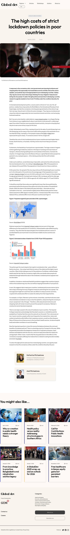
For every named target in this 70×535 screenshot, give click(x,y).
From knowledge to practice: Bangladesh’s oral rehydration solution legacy (11, 471)
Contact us (4, 511)
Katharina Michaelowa (35, 355)
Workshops (40, 3)
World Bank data (38, 164)
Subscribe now (50, 518)
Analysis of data (19, 174)
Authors (49, 3)
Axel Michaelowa (33, 371)
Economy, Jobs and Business (41, 499)
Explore (21, 3)
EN (21, 6)
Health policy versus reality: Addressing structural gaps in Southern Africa (35, 433)
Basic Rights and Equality (40, 505)
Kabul (49, 133)
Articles (31, 3)
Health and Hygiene (35, 15)
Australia (18, 339)
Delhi (44, 133)
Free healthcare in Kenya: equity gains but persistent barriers (58, 471)
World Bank (17, 222)
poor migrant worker (41, 119)
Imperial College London (31, 226)
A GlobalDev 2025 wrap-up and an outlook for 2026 (34, 470)
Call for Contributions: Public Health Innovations (57, 432)
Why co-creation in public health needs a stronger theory (10, 432)
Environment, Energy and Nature (42, 504)
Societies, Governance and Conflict (43, 502)
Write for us (50, 512)
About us (57, 3)
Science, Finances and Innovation (42, 500)
